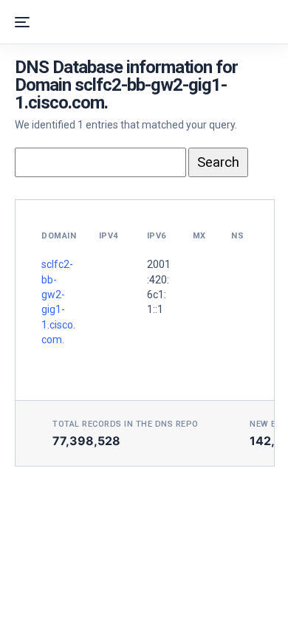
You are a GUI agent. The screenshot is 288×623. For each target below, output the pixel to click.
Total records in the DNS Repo (125, 424)
